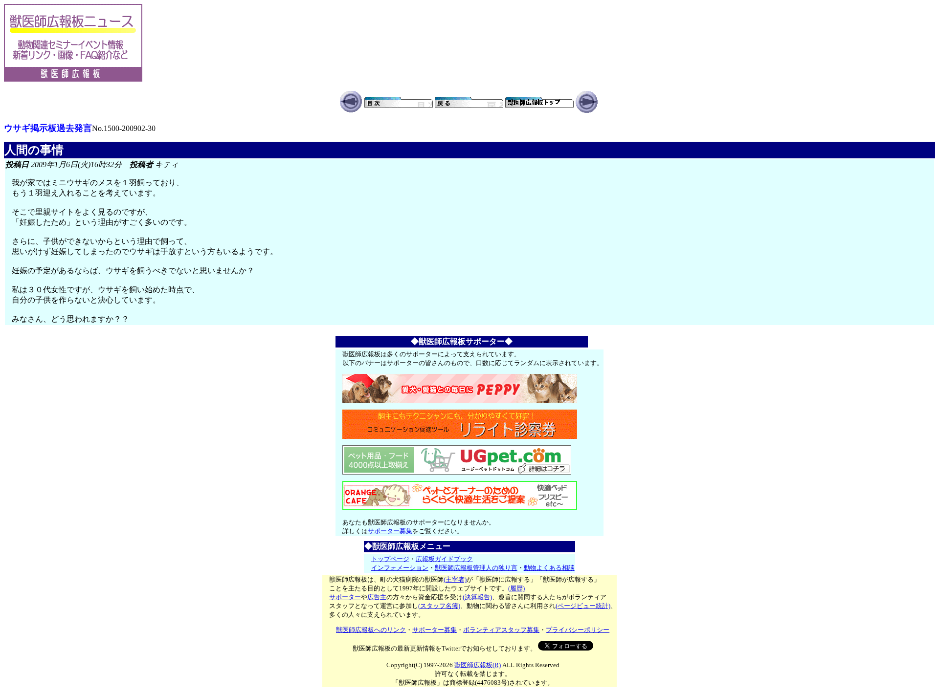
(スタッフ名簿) (439, 605)
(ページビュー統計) (583, 605)
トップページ (390, 559)
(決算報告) (477, 597)
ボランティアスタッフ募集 (501, 629)
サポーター (345, 597)
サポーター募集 (390, 531)
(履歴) (516, 588)
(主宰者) (455, 579)
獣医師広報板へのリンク (371, 629)
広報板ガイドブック (444, 559)
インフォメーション (399, 567)
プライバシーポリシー (577, 629)
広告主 (376, 597)
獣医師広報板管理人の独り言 (476, 567)
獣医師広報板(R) (477, 665)
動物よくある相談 (549, 567)
